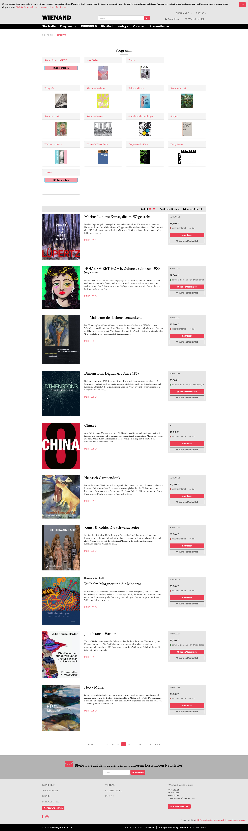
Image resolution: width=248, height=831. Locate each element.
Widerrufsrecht (187, 827)
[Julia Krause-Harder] (61, 654)
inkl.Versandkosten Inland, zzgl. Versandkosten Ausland (221, 819)
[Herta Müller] (61, 708)
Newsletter (201, 827)
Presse (200, 13)
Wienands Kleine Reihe (97, 144)
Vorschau (139, 26)
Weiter (157, 744)
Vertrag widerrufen (53, 808)
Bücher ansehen (61, 68)
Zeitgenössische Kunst (138, 144)
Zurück (90, 744)
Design (131, 60)
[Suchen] (147, 18)
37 (129, 744)
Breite (169, 209)
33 (107, 744)
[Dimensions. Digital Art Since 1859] (61, 393)
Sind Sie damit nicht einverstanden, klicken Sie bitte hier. (42, 7)
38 (134, 744)
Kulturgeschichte (136, 88)
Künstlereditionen (95, 116)
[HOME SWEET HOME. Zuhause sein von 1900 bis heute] (61, 287)
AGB (140, 827)
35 (118, 744)
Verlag (122, 26)
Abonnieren (138, 772)
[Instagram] (47, 816)
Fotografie (49, 88)
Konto (46, 796)
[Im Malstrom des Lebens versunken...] (61, 339)
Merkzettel (50, 801)
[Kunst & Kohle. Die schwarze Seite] (61, 547)
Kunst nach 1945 (178, 88)
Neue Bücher (92, 60)
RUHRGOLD (89, 26)
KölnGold (107, 26)
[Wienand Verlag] (56, 17)
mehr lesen (91, 240)
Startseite (49, 26)
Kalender (48, 172)
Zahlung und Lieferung (167, 827)
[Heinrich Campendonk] (61, 497)
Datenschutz (149, 827)
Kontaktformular (181, 806)
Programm (67, 26)
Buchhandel (183, 13)
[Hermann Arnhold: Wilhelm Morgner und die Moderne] (61, 601)
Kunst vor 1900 (51, 116)
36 (123, 744)
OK (242, 4)
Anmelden (173, 19)
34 (113, 744)
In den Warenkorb (188, 287)
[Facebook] (42, 816)
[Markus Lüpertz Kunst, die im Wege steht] (61, 237)
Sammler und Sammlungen (140, 116)
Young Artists (176, 144)
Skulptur (174, 116)
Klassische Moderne (96, 88)
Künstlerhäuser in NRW (55, 60)
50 (150, 744)
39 (140, 744)
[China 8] (61, 446)
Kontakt (48, 785)
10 (192, 209)
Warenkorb (195, 19)
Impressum (130, 827)
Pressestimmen (160, 26)
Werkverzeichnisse (53, 144)
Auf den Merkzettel (188, 241)
